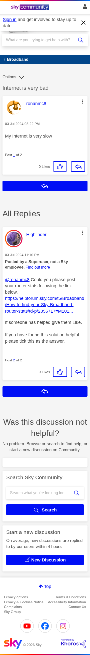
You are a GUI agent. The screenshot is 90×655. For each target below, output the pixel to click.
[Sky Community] (30, 7)
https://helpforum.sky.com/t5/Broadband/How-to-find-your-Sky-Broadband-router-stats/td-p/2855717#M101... (44, 304)
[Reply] (78, 166)
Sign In (84, 8)
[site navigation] (5, 7)
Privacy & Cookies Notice (24, 602)
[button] (82, 101)
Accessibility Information (67, 602)
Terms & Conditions (70, 597)
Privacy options (16, 597)
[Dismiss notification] (84, 23)
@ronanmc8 (17, 279)
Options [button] (9, 77)
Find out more (38, 267)
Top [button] (47, 586)
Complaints (13, 607)
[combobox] (40, 40)
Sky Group (12, 612)
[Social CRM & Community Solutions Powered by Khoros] (73, 643)
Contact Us (77, 607)
